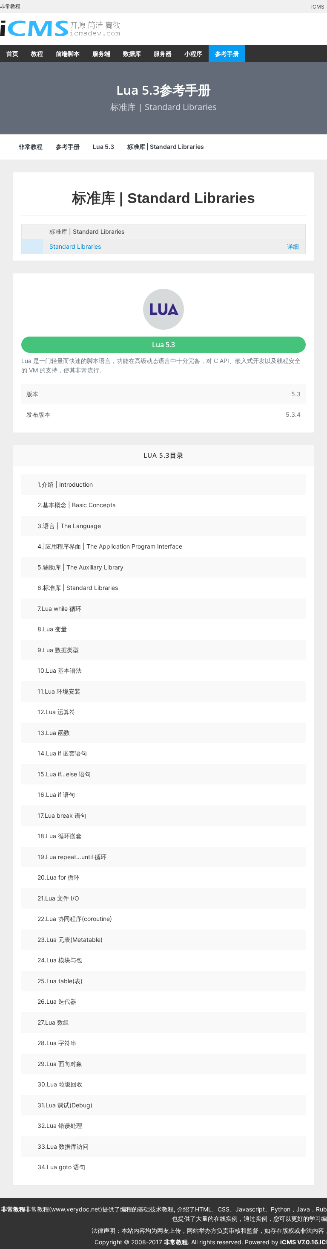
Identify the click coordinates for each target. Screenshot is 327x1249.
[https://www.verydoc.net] (68, 28)
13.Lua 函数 (53, 732)
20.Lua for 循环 (58, 877)
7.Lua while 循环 (59, 608)
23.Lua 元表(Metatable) (70, 939)
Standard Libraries (75, 246)
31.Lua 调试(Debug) (64, 1105)
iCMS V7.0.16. (300, 1242)
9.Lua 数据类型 (58, 650)
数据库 (132, 53)
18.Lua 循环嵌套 (59, 835)
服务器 (163, 53)
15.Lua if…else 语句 (64, 774)
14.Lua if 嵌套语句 (62, 753)
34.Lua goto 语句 (61, 1167)
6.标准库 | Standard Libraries (77, 587)
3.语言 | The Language (69, 525)
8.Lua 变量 (52, 629)
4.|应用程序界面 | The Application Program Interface (109, 546)
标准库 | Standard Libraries (165, 146)
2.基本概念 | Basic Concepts (76, 504)
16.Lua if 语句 (56, 794)
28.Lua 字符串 (56, 1042)
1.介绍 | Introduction (65, 484)
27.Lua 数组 (53, 1022)
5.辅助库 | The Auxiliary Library (80, 567)
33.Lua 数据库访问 (63, 1146)
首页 (12, 53)
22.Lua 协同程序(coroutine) (74, 918)
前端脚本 (68, 53)
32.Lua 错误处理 (59, 1125)
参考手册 (227, 53)
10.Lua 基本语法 (59, 670)
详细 (293, 246)
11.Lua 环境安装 (58, 691)
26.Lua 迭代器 (56, 1001)
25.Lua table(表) (60, 981)
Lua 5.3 (103, 146)
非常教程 (31, 146)
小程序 (193, 53)
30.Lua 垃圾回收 (60, 1084)
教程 (37, 53)
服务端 (101, 53)
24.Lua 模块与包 (59, 960)
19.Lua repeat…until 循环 (71, 856)
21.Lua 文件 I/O (58, 898)
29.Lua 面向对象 (59, 1063)
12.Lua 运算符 (56, 711)
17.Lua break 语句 (61, 815)
